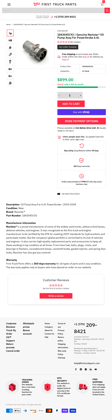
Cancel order (13, 350)
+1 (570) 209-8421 (65, 16)
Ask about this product (71, 194)
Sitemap (61, 357)
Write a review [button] (56, 295)
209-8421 (85, 328)
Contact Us (49, 334)
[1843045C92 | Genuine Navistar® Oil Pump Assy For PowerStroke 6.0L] (35, 67)
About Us (49, 330)
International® (62, 31)
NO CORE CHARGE (68, 47)
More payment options (81, 121)
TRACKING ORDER (27, 381)
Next (13, 58)
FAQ (46, 337)
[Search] (107, 10)
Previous (9, 58)
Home (8, 24)
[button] (63, 42)
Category (49, 327)
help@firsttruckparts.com (87, 363)
